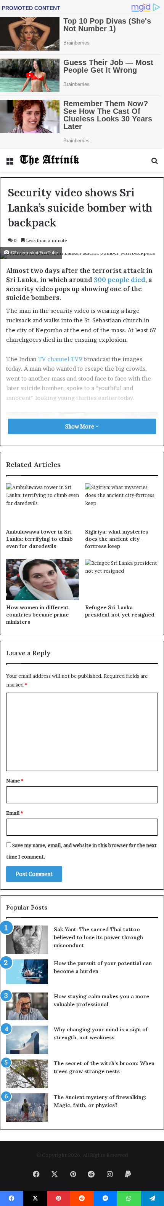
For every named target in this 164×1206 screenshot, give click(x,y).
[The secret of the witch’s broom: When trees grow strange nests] (27, 1073)
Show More (80, 426)
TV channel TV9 (60, 359)
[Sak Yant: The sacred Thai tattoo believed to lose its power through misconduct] (27, 940)
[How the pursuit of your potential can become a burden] (27, 973)
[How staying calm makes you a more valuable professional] (27, 1006)
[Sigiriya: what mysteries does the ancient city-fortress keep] (121, 503)
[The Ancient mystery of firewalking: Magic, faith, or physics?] (27, 1107)
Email (14, 813)
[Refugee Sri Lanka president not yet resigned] (121, 579)
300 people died (119, 280)
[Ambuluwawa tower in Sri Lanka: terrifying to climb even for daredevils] (42, 503)
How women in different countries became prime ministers (37, 614)
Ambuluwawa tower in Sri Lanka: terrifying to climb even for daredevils (39, 539)
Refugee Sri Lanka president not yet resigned (119, 611)
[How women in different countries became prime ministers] (42, 579)
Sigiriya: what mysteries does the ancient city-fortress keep (116, 539)
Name (14, 780)
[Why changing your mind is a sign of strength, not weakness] (27, 1040)
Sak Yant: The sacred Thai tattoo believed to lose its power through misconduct (98, 937)
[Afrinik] (49, 160)
